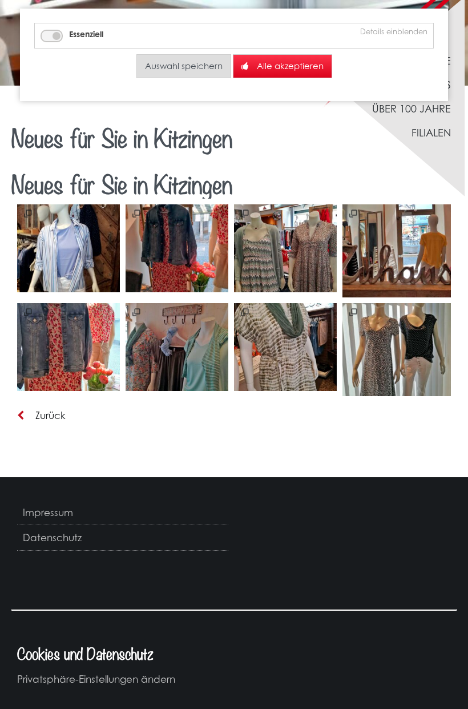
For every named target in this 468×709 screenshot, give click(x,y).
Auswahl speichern (184, 66)
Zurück (50, 415)
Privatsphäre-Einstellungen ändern (96, 679)
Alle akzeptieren (290, 66)
